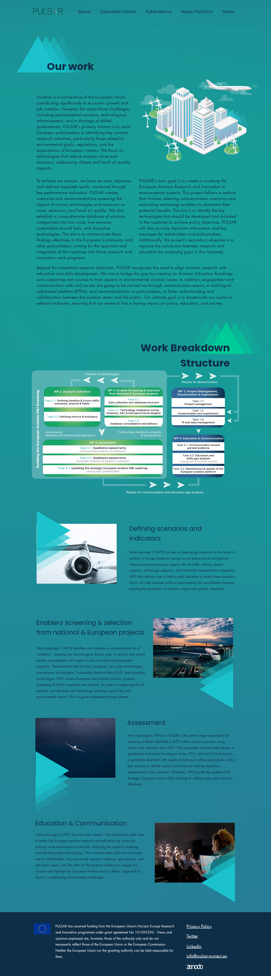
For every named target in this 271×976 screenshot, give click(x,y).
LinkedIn (194, 946)
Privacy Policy (199, 926)
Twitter (192, 936)
